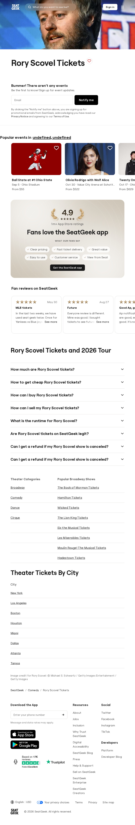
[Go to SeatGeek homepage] (16, 7)
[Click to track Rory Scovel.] (89, 61)
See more (51, 321)
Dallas (15, 643)
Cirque (15, 517)
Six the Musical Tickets (73, 528)
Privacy (92, 802)
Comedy (16, 497)
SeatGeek (17, 690)
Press (76, 759)
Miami (14, 633)
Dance (15, 507)
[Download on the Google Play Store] (25, 744)
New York (17, 593)
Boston (15, 613)
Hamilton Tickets (69, 497)
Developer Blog (111, 756)
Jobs (76, 719)
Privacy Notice (19, 116)
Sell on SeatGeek (84, 772)
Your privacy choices (56, 802)
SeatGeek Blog (83, 753)
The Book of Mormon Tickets (78, 487)
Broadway (18, 487)
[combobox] (50, 7)
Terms (79, 802)
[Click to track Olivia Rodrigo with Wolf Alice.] (110, 147)
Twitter (106, 712)
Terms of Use (61, 116)
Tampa (15, 663)
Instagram (108, 725)
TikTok (105, 731)
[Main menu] (122, 7)
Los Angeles (18, 603)
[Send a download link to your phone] (63, 714)
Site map (108, 802)
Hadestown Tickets (71, 558)
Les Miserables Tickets (73, 538)
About (77, 712)
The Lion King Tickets (72, 517)
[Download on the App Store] (23, 734)
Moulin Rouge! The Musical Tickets (81, 548)
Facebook (108, 719)
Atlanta (16, 653)
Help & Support (83, 765)
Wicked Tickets (68, 507)
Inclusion (78, 725)
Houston (16, 623)
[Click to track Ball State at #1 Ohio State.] (56, 147)
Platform (107, 750)
